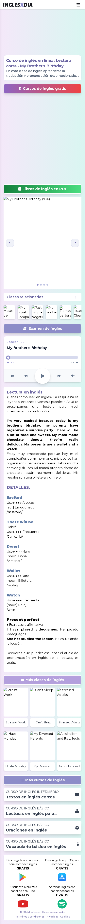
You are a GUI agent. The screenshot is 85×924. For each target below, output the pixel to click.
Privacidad (52, 916)
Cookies (65, 916)
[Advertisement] (42, 32)
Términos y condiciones (29, 916)
